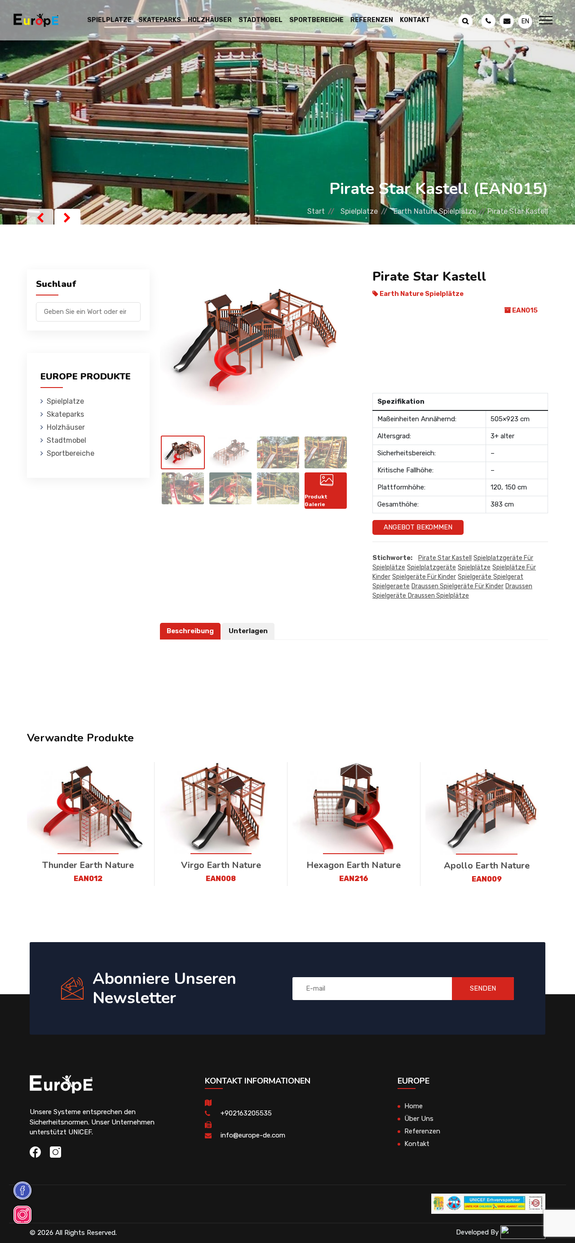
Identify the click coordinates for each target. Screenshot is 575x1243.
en (525, 21)
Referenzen (371, 20)
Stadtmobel (66, 440)
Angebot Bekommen (418, 527)
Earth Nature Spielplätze (435, 211)
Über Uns (418, 1119)
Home (413, 1106)
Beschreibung (190, 631)
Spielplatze (359, 211)
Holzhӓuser (66, 427)
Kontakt (415, 20)
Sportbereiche (70, 453)
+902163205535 (246, 1113)
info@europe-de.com (253, 1135)
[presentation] (40, 218)
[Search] (134, 307)
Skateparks (65, 414)
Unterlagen (248, 631)
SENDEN (483, 988)
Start (316, 211)
